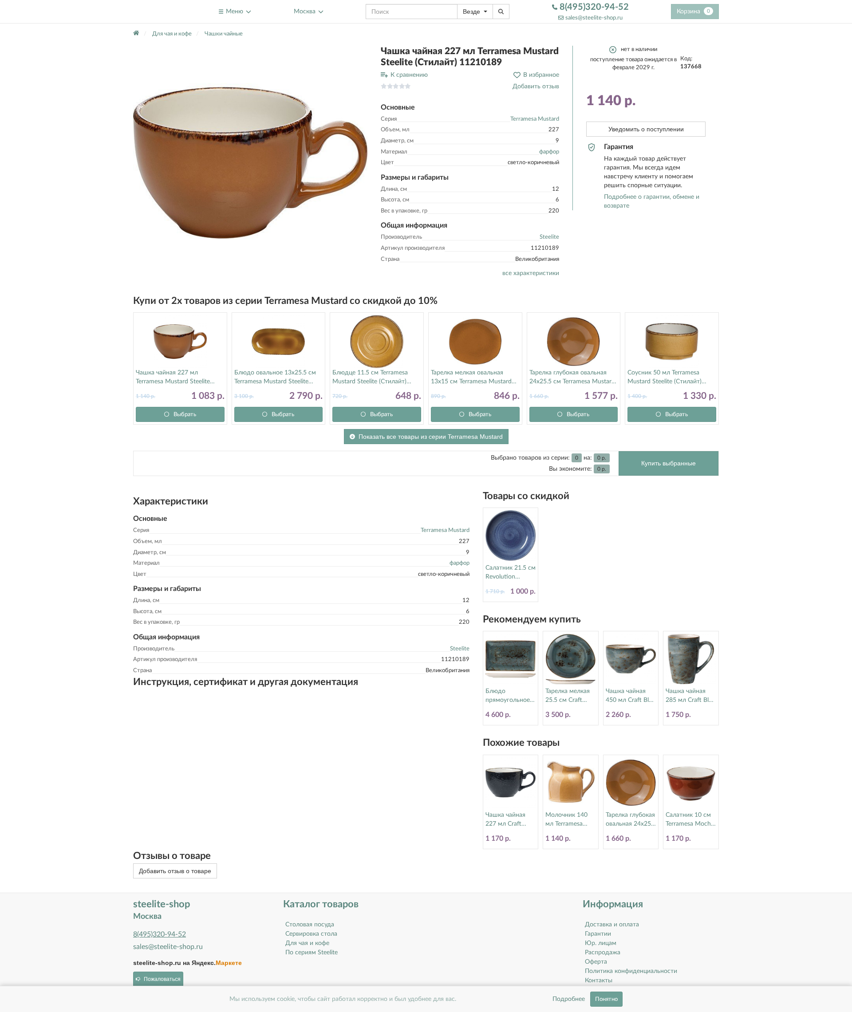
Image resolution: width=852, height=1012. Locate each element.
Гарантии (598, 934)
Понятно (606, 999)
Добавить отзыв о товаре (175, 870)
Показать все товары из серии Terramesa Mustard (431, 436)
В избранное (541, 75)
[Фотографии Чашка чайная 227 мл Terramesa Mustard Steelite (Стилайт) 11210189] (250, 163)
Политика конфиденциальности (631, 971)
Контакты (598, 980)
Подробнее (568, 999)
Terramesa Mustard (534, 119)
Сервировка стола (311, 934)
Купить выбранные (668, 463)
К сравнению (409, 75)
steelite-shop (154, 11)
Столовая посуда (309, 924)
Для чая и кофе (307, 943)
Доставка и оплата (612, 924)
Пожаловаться (162, 979)
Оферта (596, 962)
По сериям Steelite (311, 952)
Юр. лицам (600, 943)
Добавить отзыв (536, 86)
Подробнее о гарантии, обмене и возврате (651, 201)
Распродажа (602, 952)
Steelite (549, 237)
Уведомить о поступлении (646, 129)
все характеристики (530, 273)
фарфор (549, 152)
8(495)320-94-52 (593, 7)
